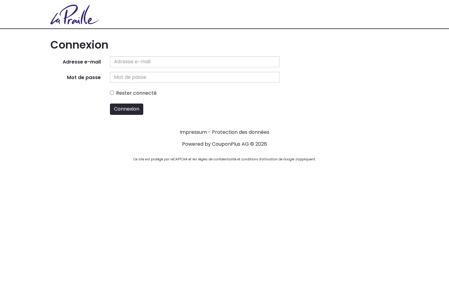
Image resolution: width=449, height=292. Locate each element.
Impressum (193, 132)
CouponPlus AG (230, 144)
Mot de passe (84, 77)
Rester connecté (136, 93)
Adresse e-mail (82, 61)
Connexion (126, 108)
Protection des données (240, 132)
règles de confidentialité (217, 159)
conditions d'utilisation (259, 159)
